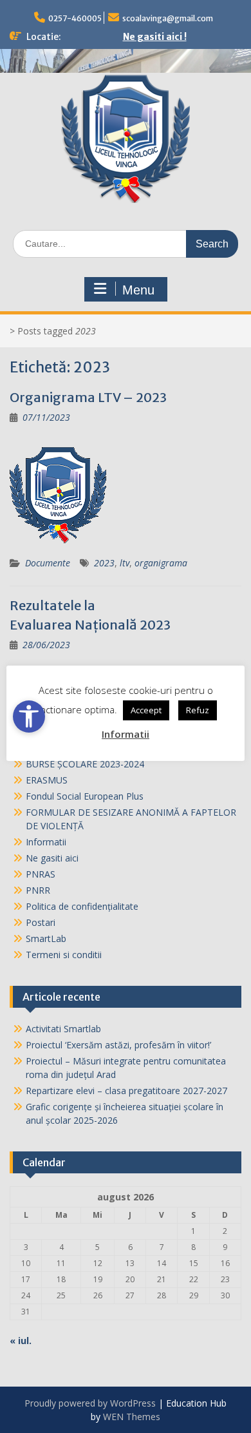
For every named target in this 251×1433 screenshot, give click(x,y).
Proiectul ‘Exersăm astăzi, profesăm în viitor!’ (118, 1045)
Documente (47, 563)
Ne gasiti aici (52, 858)
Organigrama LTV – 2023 (88, 397)
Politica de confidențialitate (82, 906)
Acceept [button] (146, 710)
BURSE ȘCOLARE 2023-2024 (85, 764)
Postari (40, 922)
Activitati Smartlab (63, 1029)
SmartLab (46, 938)
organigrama (161, 563)
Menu (138, 290)
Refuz (197, 710)
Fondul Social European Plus (85, 796)
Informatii (46, 842)
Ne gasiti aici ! (155, 37)
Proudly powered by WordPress (90, 1403)
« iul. (21, 1340)
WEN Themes (131, 1416)
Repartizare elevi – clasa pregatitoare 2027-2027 (126, 1090)
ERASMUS (47, 780)
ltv (124, 563)
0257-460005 (75, 18)
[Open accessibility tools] (29, 716)
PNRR (38, 890)
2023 (104, 563)
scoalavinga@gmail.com (167, 18)
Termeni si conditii (64, 954)
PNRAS (40, 874)
